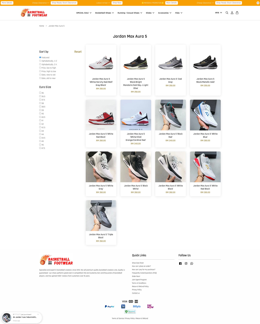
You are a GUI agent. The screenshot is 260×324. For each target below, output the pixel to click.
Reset (78, 52)
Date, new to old (48, 75)
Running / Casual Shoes (128, 13)
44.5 (43, 138)
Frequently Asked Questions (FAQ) (144, 273)
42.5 (43, 127)
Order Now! (136, 276)
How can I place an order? (141, 266)
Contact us (136, 293)
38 (43, 103)
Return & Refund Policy (140, 286)
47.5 (43, 148)
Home (41, 26)
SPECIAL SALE (82, 13)
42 (43, 124)
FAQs (177, 13)
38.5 (43, 106)
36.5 (43, 96)
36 (43, 93)
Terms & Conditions (139, 283)
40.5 (43, 117)
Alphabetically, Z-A (49, 64)
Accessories (163, 13)
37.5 (43, 100)
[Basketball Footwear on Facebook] (180, 265)
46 (43, 145)
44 (43, 134)
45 (43, 141)
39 (43, 110)
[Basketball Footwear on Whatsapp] (192, 265)
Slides (149, 13)
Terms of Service (118, 318)
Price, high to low (49, 71)
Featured (45, 57)
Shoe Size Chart (138, 263)
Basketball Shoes (103, 13)
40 (43, 113)
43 (43, 131)
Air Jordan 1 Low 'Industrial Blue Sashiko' (25, 316)
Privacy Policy (137, 290)
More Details (165, 2)
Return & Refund (142, 318)
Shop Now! (110, 2)
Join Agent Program (139, 280)
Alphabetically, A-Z (49, 61)
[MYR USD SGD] (218, 13)
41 (42, 120)
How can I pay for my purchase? (143, 269)
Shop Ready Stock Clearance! (58, 2)
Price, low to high (49, 68)
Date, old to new (48, 78)
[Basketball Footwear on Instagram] (186, 265)
